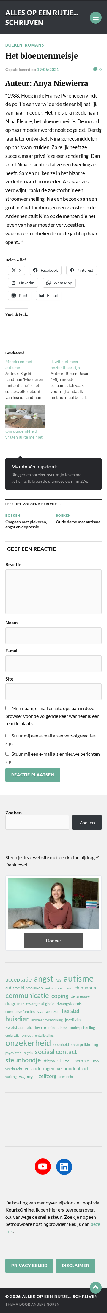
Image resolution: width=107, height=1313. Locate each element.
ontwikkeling (44, 1035)
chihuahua (85, 987)
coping (59, 995)
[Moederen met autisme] (28, 379)
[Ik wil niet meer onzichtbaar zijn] (73, 379)
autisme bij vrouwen (24, 987)
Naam (11, 622)
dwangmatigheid (40, 1003)
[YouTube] (43, 1166)
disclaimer (75, 1265)
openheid (61, 1044)
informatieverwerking (47, 1020)
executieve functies (20, 1011)
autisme (79, 978)
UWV (95, 1061)
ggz (40, 1011)
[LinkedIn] (64, 1167)
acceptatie (18, 979)
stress (63, 1060)
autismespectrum (58, 988)
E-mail (11, 650)
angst (43, 978)
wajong (11, 1076)
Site (9, 678)
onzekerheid (28, 1042)
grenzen (52, 1011)
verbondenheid (72, 1068)
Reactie (13, 564)
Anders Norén (45, 1304)
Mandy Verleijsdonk (34, 466)
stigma (49, 1061)
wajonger (27, 1076)
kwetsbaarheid (18, 1027)
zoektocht (66, 1077)
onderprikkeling (82, 1027)
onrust (27, 1035)
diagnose (14, 1003)
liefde (40, 1027)
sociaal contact (56, 1051)
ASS (58, 980)
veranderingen (39, 1068)
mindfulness (57, 1027)
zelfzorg (47, 1076)
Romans (34, 45)
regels (28, 1053)
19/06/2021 (48, 69)
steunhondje (23, 1060)
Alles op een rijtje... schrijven (60, 1296)
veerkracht (13, 1069)
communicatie (27, 995)
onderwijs (12, 1035)
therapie (81, 1060)
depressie (80, 996)
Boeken (14, 45)
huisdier (17, 1018)
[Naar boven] (96, 1288)
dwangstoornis (69, 1003)
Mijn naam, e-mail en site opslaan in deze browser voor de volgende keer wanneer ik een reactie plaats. (52, 715)
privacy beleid (29, 1265)
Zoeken (13, 812)
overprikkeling (84, 1044)
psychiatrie (13, 1053)
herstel (70, 1010)
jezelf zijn (73, 1019)
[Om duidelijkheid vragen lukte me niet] (25, 416)
